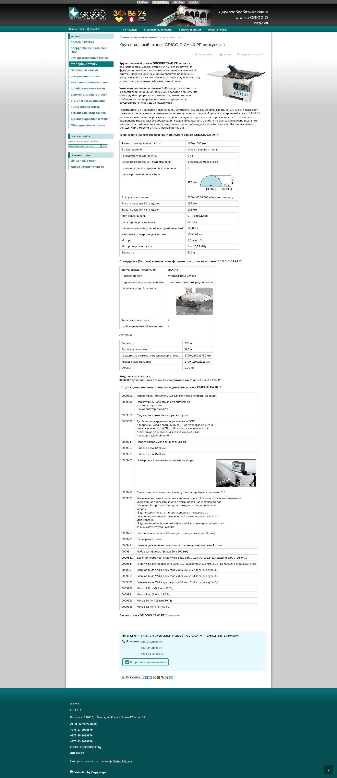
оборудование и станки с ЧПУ (89, 49)
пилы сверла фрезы (86, 106)
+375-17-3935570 (152, 642)
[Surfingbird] (171, 676)
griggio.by (77, 752)
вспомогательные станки (89, 94)
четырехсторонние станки (90, 57)
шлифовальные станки (88, 88)
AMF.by (194, 2)
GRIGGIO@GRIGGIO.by (86, 747)
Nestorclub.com (122, 761)
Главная (124, 37)
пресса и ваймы (82, 42)
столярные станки (84, 64)
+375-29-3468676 (152, 648)
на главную (130, 29)
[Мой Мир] (159, 676)
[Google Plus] (167, 676)
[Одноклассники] (154, 676)
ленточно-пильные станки (90, 82)
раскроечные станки (86, 76)
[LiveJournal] (163, 676)
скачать (174, 615)
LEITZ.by (178, 2)
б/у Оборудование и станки (90, 119)
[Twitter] (150, 676)
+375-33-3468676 (152, 653)
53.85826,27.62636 (86, 724)
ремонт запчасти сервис (88, 112)
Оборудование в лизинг (88, 125)
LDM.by (143, 2)
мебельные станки (84, 70)
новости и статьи (190, 29)
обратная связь (217, 29)
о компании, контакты (158, 29)
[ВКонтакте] (146, 676)
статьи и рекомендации (88, 100)
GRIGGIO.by (160, 2)
